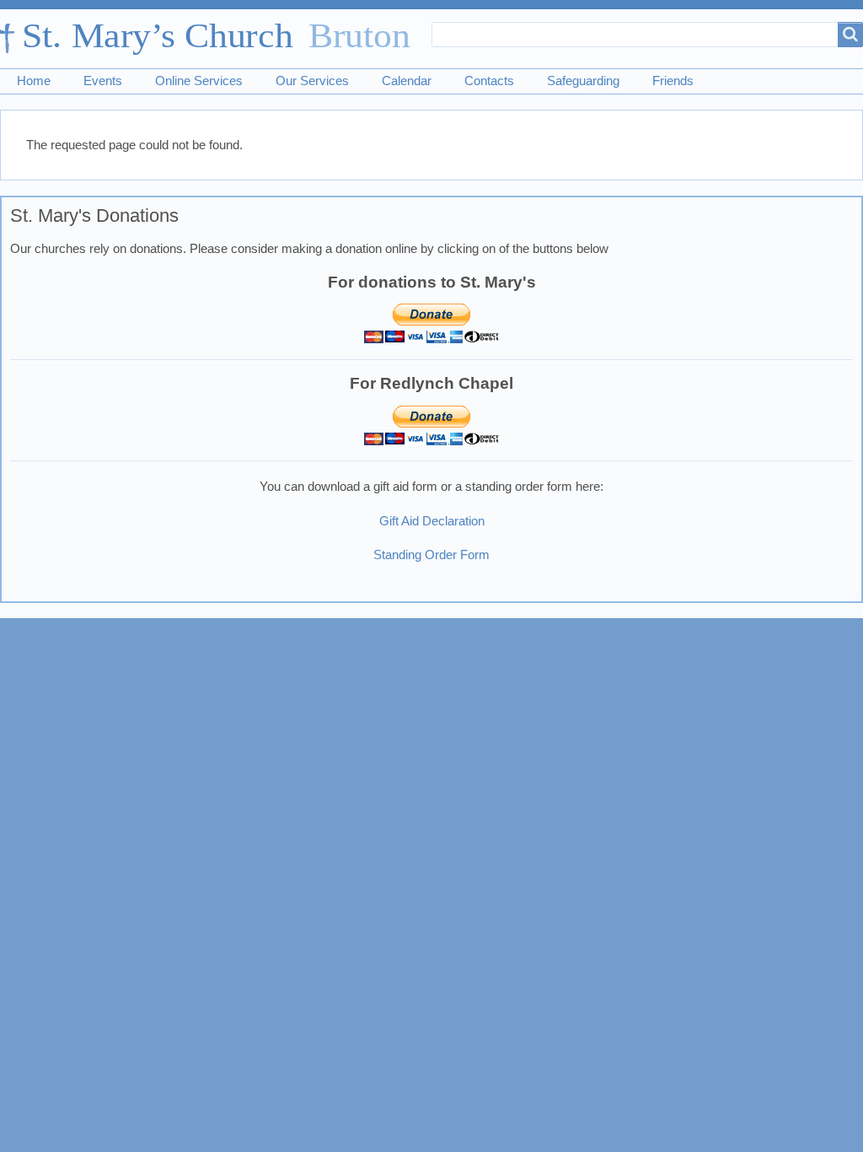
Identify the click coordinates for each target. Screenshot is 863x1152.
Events (102, 81)
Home (34, 81)
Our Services (312, 81)
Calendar (407, 81)
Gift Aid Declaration (432, 521)
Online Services (199, 81)
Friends (673, 81)
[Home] (213, 38)
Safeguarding (583, 81)
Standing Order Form (431, 555)
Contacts (489, 81)
